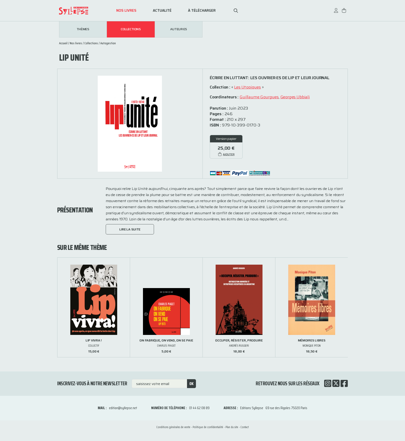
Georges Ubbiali (295, 97)
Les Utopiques (247, 87)
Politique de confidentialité (208, 427)
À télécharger (202, 10)
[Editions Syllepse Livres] (80, 11)
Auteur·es (178, 29)
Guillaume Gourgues (259, 97)
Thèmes (83, 29)
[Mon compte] (336, 12)
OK (191, 383)
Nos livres (126, 10)
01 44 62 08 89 (199, 408)
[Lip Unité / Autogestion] (130, 123)
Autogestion (108, 43)
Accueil (63, 43)
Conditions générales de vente (173, 427)
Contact (244, 427)
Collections (131, 29)
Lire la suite (129, 229)
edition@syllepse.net (123, 408)
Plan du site (231, 427)
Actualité (162, 10)
